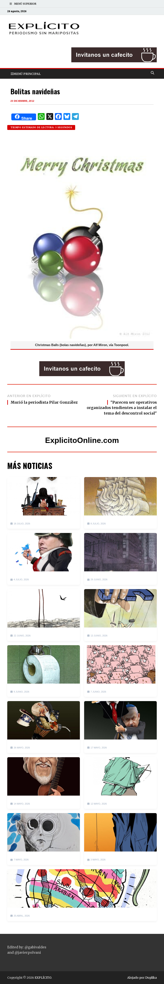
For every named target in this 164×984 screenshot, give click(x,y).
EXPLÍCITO (43, 978)
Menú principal (27, 74)
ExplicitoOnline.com (82, 440)
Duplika (151, 978)
